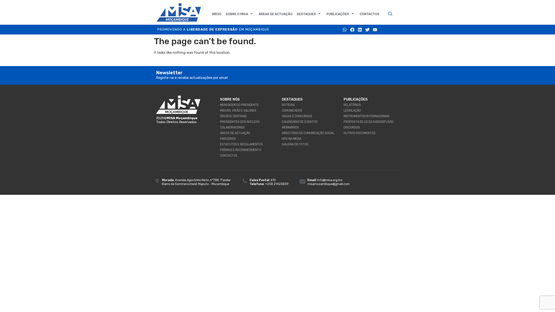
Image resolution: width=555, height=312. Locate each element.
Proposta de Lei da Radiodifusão (369, 122)
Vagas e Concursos (297, 116)
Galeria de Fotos (295, 144)
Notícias (288, 105)
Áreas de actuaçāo (275, 14)
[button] (390, 14)
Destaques (306, 14)
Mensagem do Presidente (239, 105)
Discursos (352, 127)
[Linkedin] (360, 30)
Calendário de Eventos (300, 122)
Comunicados (292, 110)
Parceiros (228, 139)
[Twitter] (367, 30)
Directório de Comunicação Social (308, 133)
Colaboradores (232, 127)
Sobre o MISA (237, 14)
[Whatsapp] (345, 30)
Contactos (369, 14)
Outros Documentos (359, 133)
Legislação (352, 110)
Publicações (337, 14)
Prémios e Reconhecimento (240, 150)
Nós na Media (291, 139)
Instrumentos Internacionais (367, 116)
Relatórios (352, 105)
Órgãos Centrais (233, 116)
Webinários (290, 127)
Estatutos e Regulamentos (241, 144)
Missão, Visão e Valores (238, 110)
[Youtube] (375, 30)
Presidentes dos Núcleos (240, 122)
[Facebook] (352, 30)
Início (216, 14)
